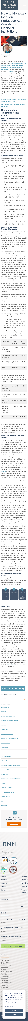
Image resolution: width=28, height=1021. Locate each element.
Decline (14, 1014)
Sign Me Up (11, 37)
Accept (14, 1010)
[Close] (26, 11)
